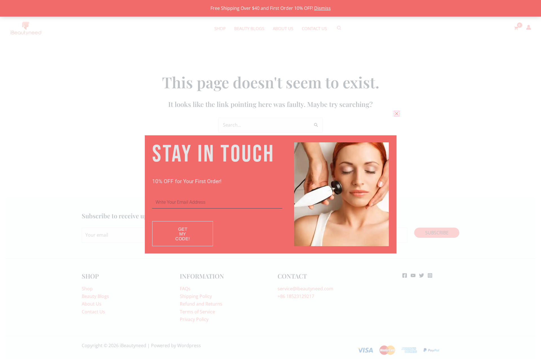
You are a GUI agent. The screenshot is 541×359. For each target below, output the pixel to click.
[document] (270, 179)
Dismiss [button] (322, 8)
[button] (396, 113)
